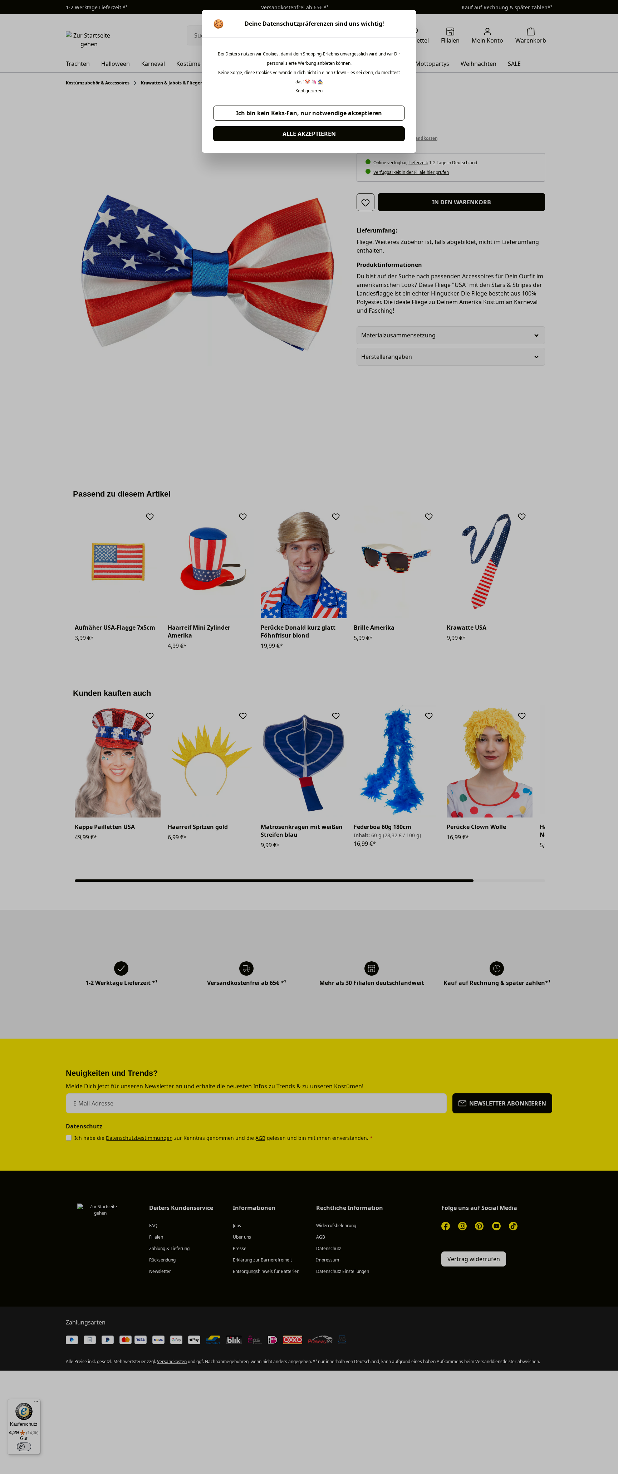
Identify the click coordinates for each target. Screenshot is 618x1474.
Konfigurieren (309, 90)
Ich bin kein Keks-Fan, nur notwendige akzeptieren (309, 113)
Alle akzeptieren (309, 134)
